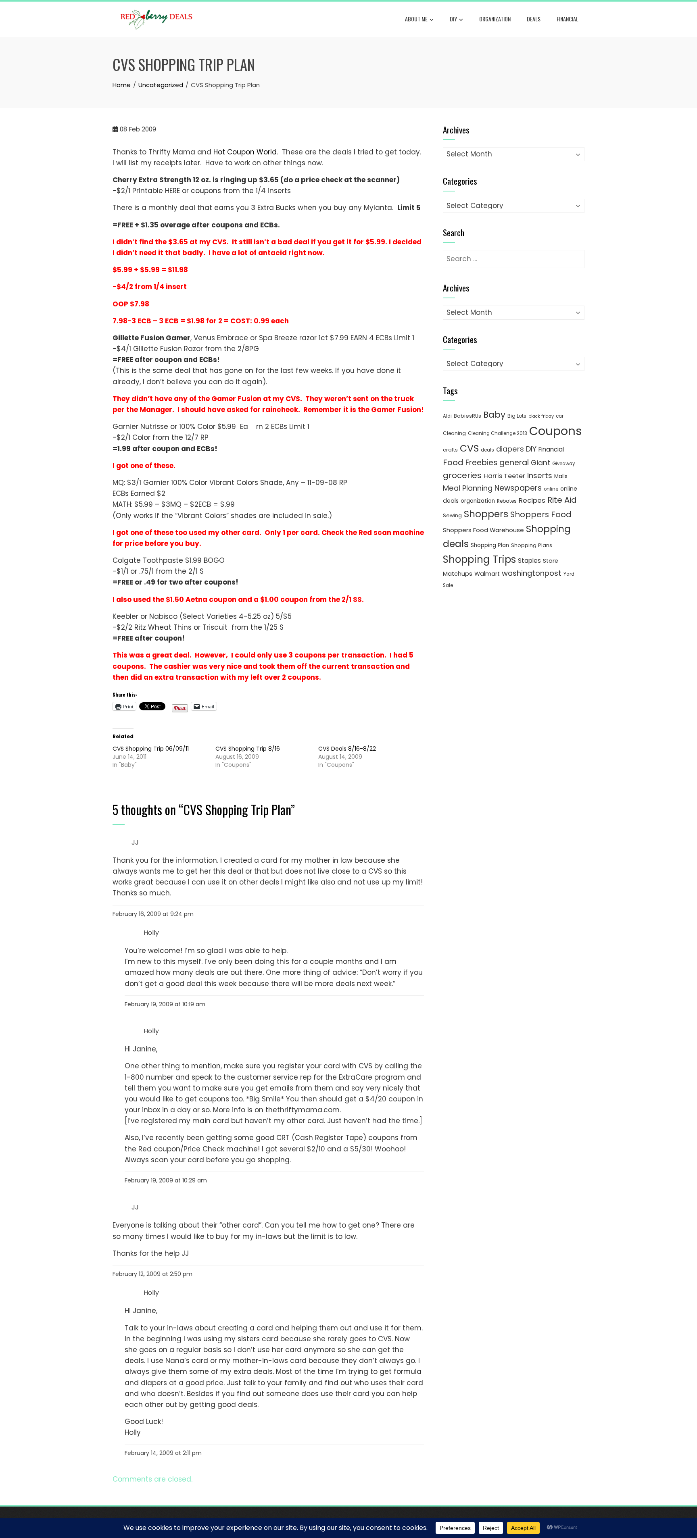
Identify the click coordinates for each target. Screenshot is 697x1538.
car (559, 416)
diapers (510, 449)
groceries (462, 475)
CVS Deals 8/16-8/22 (347, 749)
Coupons (555, 430)
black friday (541, 416)
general (514, 462)
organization (478, 501)
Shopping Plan (490, 545)
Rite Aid (562, 500)
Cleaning (454, 433)
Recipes (532, 500)
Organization (495, 19)
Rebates (507, 500)
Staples (529, 560)
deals (533, 19)
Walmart (487, 574)
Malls (561, 476)
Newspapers (518, 488)
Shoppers (486, 514)
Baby (494, 414)
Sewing (452, 515)
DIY (453, 19)
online (551, 489)
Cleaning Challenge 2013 (497, 433)
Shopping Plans (531, 545)
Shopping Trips (479, 559)
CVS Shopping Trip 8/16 (247, 749)
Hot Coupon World (245, 152)
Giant (540, 463)
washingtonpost (531, 573)
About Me (416, 19)
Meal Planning (467, 488)
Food (453, 462)
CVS (469, 448)
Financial (567, 19)
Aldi (447, 416)
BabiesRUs (467, 415)
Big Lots (516, 415)
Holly (151, 932)
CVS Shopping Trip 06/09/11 (151, 749)
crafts (450, 449)
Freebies (481, 462)
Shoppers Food (541, 514)
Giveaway (563, 463)
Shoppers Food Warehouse (483, 530)
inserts (539, 475)
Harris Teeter (504, 476)
